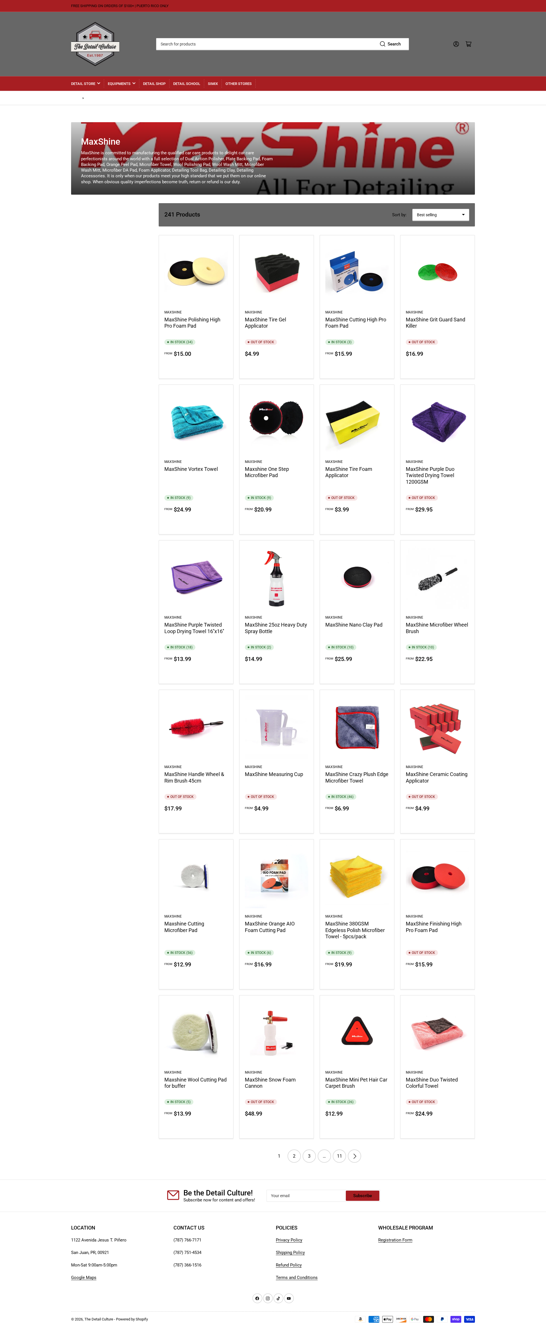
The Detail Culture (98, 1319)
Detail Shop (154, 84)
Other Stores (239, 84)
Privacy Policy (289, 1240)
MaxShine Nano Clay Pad (353, 625)
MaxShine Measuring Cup (274, 774)
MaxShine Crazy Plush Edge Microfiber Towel (356, 777)
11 (339, 1156)
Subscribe (362, 1195)
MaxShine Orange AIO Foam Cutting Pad (270, 927)
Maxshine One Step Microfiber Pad (267, 472)
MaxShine (93, 98)
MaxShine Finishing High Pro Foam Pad (434, 927)
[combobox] (282, 44)
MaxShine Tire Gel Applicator (265, 323)
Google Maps (83, 1277)
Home (76, 98)
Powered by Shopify (132, 1319)
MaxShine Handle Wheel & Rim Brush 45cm (194, 777)
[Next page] (354, 1156)
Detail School (186, 84)
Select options (196, 367)
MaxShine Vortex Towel (191, 469)
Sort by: (399, 214)
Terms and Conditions (297, 1277)
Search (394, 44)
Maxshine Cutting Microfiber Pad (184, 927)
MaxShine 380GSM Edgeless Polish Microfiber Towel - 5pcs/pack (355, 930)
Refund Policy (289, 1265)
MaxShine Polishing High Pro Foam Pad (192, 323)
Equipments (119, 84)
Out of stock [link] (276, 367)
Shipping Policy (290, 1252)
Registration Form (395, 1240)
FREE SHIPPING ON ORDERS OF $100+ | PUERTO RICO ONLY (120, 6)
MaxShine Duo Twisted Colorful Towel (432, 1083)
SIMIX (213, 84)
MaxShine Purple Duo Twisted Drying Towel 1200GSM (430, 475)
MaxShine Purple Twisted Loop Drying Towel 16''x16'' (194, 628)
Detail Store (83, 84)
